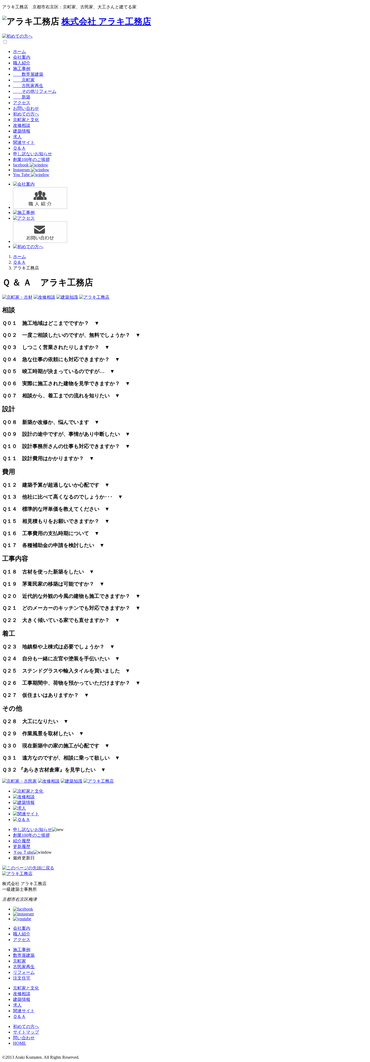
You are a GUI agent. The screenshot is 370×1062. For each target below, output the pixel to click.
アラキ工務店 (106, 21)
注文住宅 (21, 978)
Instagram (22, 169)
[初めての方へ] (17, 36)
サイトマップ (26, 1032)
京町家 (24, 80)
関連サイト (24, 142)
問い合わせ (24, 1037)
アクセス (21, 102)
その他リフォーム (34, 91)
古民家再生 (28, 85)
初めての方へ (26, 114)
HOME (19, 1043)
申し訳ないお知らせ (32, 153)
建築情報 (21, 131)
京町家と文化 (26, 119)
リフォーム (24, 972)
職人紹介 (21, 63)
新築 (21, 97)
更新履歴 (21, 846)
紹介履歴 (21, 841)
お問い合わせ (26, 108)
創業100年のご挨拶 (31, 159)
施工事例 (21, 68)
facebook (21, 165)
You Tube (22, 174)
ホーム (19, 51)
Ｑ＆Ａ (19, 148)
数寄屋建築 (28, 74)
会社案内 (21, 57)
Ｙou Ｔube (23, 852)
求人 (17, 136)
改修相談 (21, 125)
